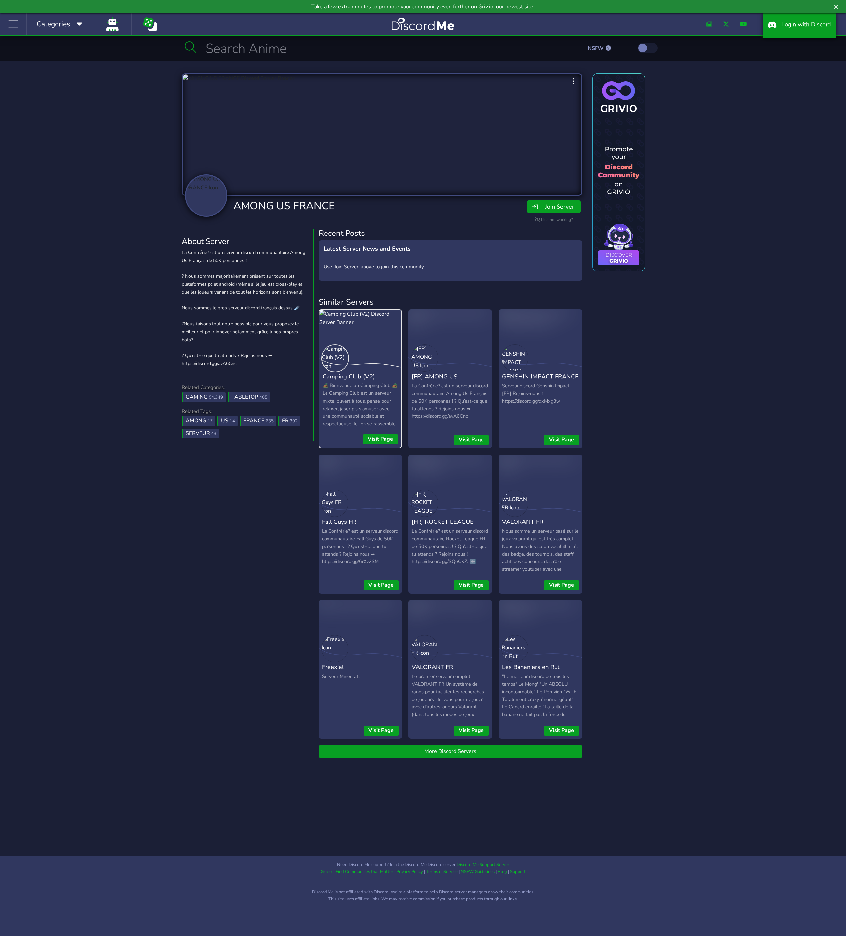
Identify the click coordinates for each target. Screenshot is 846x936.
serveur (201, 433)
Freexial (333, 667)
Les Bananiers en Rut (530, 667)
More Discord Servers (450, 751)
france (258, 420)
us (228, 420)
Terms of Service (442, 872)
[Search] (190, 47)
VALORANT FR (522, 522)
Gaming (204, 397)
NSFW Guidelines (478, 872)
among (199, 420)
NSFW (596, 48)
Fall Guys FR (339, 522)
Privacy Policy (409, 872)
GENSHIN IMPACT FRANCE (540, 376)
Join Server (559, 207)
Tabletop (249, 397)
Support (518, 872)
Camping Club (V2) (349, 376)
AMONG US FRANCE (284, 206)
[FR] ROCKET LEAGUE (443, 522)
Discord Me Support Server (483, 865)
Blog (502, 872)
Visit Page (380, 439)
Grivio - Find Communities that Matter (357, 872)
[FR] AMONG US (434, 376)
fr (290, 420)
